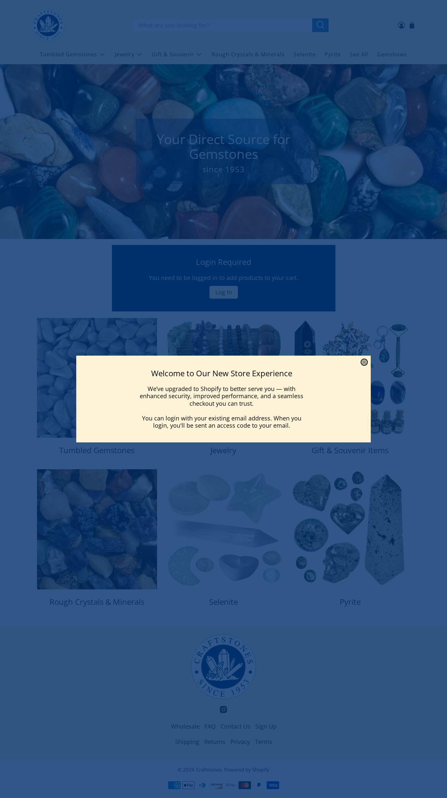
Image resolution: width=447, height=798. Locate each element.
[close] (364, 362)
